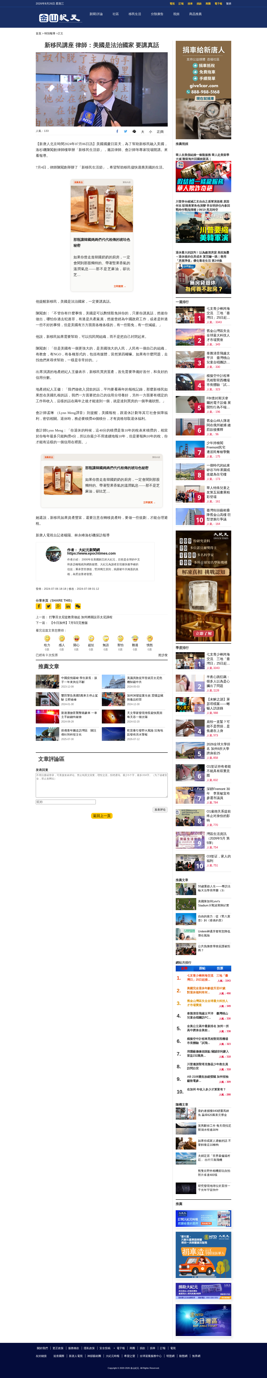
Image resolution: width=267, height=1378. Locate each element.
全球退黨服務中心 (151, 1355)
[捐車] (203, 1277)
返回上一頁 (102, 816)
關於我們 (42, 1348)
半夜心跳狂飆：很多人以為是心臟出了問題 (218, 681)
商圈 (208, 3)
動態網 (183, 1355)
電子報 (218, 3)
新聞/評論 (96, 14)
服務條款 (73, 1348)
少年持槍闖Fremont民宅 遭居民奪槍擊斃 (218, 447)
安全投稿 (104, 1348)
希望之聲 (129, 1355)
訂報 (181, 3)
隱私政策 (89, 1348)
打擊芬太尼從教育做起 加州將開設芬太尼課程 (80, 617)
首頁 (38, 33)
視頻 (176, 14)
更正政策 (58, 1348)
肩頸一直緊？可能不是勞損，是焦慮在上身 (218, 726)
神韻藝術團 (94, 1355)
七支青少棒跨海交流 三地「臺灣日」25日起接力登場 (218, 313)
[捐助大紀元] (203, 1298)
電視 (172, 3)
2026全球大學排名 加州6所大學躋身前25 (218, 748)
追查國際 (58, 1355)
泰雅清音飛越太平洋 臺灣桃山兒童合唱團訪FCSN (218, 358)
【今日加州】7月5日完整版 (69, 622)
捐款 (199, 3)
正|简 (160, 131)
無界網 (196, 1355)
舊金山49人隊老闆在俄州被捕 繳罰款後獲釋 (219, 425)
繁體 (228, 3)
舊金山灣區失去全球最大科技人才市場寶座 (218, 335)
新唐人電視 (76, 1355)
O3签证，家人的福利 (219, 858)
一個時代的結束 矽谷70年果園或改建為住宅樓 (218, 470)
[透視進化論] (203, 640)
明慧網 (170, 1355)
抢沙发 (163, 655)
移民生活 (135, 14)
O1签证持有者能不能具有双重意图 (219, 771)
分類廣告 (157, 14)
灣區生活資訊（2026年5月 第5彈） (218, 838)
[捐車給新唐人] (203, 138)
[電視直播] (203, 1335)
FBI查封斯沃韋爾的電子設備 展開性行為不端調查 (219, 402)
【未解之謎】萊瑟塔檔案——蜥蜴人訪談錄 (218, 703)
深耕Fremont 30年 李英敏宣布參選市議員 (218, 793)
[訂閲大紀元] (203, 1225)
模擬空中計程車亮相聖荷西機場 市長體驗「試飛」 (218, 380)
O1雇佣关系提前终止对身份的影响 (219, 816)
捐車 (190, 3)
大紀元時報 (112, 1355)
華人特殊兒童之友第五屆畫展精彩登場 (218, 492)
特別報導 (49, 33)
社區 (116, 14)
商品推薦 (195, 14)
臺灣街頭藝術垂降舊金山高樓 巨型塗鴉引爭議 (219, 514)
